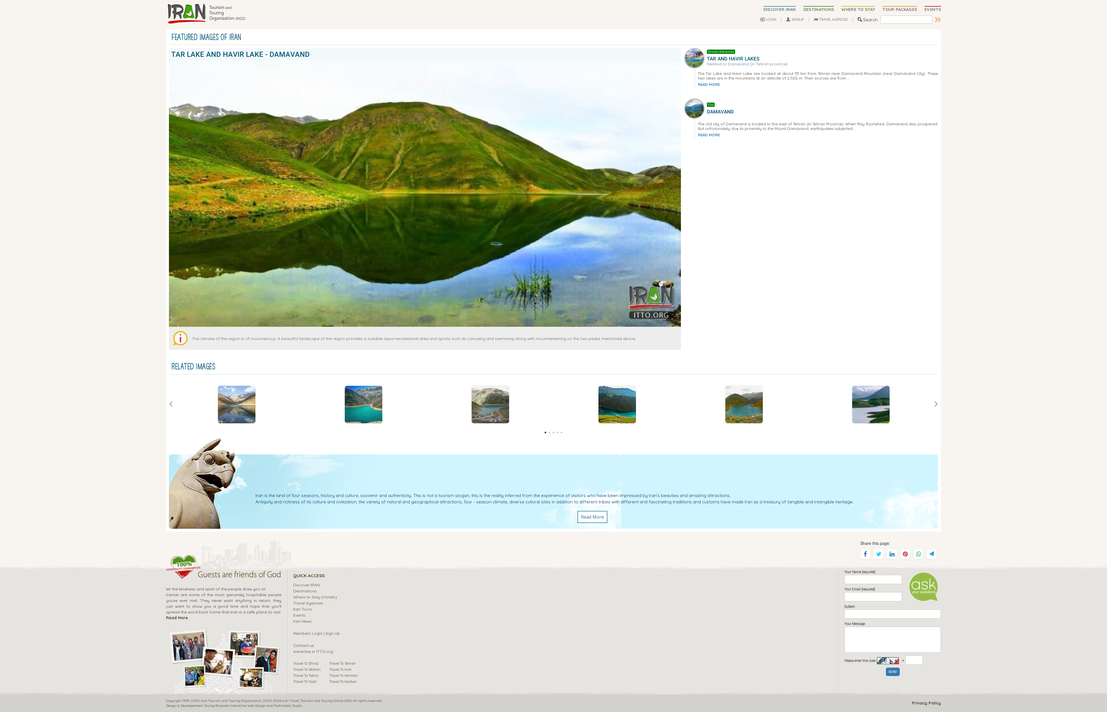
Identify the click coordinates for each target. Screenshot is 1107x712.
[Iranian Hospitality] (223, 575)
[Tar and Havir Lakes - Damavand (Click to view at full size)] (236, 404)
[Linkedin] (892, 554)
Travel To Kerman (343, 675)
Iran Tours (302, 609)
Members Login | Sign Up (316, 633)
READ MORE (709, 84)
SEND (892, 672)
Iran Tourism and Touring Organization (231, 700)
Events (299, 615)
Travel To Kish (340, 669)
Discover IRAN (306, 584)
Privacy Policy (926, 703)
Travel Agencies (308, 602)
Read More (592, 517)
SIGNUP (798, 19)
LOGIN (771, 19)
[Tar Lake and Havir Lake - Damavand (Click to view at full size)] (363, 404)
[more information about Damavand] (695, 108)
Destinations (305, 590)
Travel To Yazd (304, 681)
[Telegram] (932, 554)
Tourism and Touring (316, 700)
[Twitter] (878, 554)
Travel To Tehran (342, 663)
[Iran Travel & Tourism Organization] (206, 14)
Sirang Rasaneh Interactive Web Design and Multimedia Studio (253, 705)
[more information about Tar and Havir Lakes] (695, 57)
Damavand (738, 63)
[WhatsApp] (918, 554)
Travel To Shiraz (306, 663)
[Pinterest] (905, 554)
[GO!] (938, 19)
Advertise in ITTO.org (313, 651)
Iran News (302, 621)
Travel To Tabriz (306, 675)
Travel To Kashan (343, 681)
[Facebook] (865, 554)
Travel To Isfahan (307, 669)
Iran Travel (290, 700)
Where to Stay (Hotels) (315, 596)
